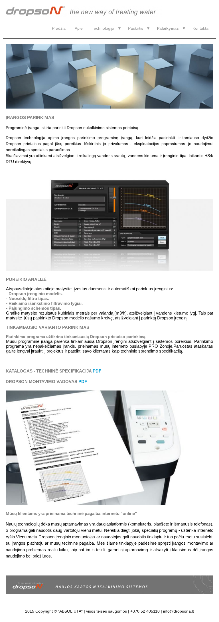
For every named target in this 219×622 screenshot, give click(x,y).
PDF (97, 371)
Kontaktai (200, 28)
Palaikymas (168, 28)
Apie (79, 28)
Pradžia (59, 28)
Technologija (103, 28)
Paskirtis (135, 28)
